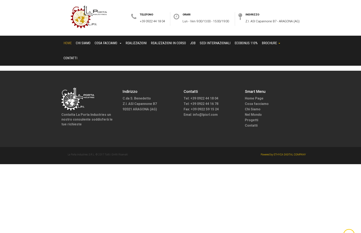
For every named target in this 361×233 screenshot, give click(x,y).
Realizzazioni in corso (168, 43)
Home (68, 43)
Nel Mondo (253, 115)
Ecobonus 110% (246, 43)
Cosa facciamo (257, 104)
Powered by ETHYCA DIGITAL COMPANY (283, 154)
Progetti (251, 120)
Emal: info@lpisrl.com (201, 115)
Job (193, 43)
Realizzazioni (136, 43)
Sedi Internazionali (215, 43)
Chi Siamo (83, 43)
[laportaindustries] (89, 16)
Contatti (70, 58)
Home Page (254, 98)
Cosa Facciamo (106, 43)
